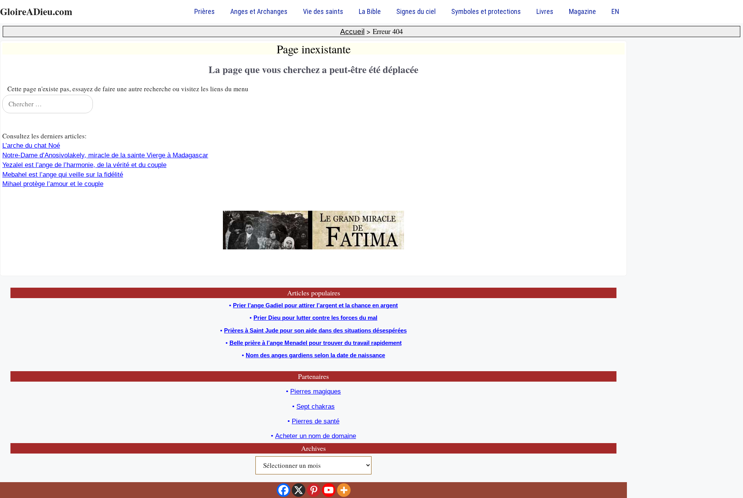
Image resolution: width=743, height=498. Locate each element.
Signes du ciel (416, 11)
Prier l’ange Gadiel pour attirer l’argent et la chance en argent (315, 305)
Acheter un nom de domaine (315, 436)
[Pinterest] (313, 490)
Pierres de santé (315, 421)
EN (615, 11)
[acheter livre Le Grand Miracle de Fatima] (313, 247)
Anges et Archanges (259, 11)
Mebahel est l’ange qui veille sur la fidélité (62, 174)
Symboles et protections (486, 11)
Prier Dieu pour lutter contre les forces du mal (315, 317)
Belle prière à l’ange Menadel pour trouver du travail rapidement (315, 342)
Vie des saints (323, 11)
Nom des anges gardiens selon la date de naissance (315, 355)
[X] (298, 490)
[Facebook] (283, 490)
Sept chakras (315, 406)
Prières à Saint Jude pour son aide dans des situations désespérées (315, 330)
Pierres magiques (315, 391)
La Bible (370, 11)
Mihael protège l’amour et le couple (52, 184)
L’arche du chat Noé (31, 145)
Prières (204, 11)
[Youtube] (329, 490)
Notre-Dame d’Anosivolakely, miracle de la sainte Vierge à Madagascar (105, 155)
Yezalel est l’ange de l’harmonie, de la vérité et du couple (84, 165)
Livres (544, 11)
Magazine (582, 11)
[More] (344, 490)
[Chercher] (614, 104)
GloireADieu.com (36, 11)
